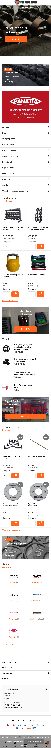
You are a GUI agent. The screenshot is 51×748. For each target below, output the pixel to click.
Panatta (6, 179)
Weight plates (8, 139)
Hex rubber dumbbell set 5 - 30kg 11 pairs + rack (13, 228)
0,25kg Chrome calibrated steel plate (11, 505)
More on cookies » (26, 745)
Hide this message (34, 741)
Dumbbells (7, 133)
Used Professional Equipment (15, 191)
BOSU (14, 600)
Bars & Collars (8, 144)
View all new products (11, 530)
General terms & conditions (17, 721)
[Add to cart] (40, 246)
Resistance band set (36, 275)
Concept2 (37, 600)
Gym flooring (8, 173)
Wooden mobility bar (37, 456)
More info (16, 39)
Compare (6, 242)
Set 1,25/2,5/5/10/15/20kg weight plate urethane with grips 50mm (24, 347)
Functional (7, 162)
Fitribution (37, 619)
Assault (14, 582)
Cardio (5, 185)
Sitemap (42, 721)
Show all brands (9, 644)
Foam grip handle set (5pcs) (11, 457)
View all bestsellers (10, 301)
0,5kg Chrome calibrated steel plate (38, 505)
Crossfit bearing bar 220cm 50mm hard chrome (24, 373)
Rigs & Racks (8, 168)
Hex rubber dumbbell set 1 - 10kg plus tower (38, 228)
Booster (37, 582)
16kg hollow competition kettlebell (13, 276)
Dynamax (14, 619)
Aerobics (6, 127)
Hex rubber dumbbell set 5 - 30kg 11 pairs (25, 360)
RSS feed (33, 721)
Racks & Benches (9, 150)
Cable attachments (10, 156)
